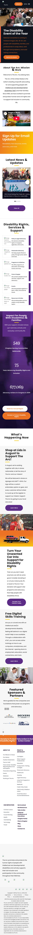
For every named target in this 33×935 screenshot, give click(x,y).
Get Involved (22, 805)
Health (5, 817)
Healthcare (20, 772)
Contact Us (21, 829)
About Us (6, 750)
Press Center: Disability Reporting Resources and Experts (9, 766)
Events (5, 773)
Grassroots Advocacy (23, 770)
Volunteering (7, 820)
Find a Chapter (22, 821)
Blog (19, 824)
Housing (19, 775)
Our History (6, 757)
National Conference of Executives (22, 814)
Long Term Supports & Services (23, 781)
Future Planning (8, 815)
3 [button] (18, 201)
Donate (18, 4)
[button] (25, 4)
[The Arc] (13, 3)
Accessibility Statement (18, 897)
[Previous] (5, 709)
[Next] (8, 709)
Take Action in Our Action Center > (25, 740)
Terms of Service (18, 895)
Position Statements (8, 760)
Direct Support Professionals (21, 760)
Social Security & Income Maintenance (23, 794)
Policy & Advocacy (21, 751)
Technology (7, 822)
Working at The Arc (8, 778)
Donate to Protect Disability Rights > (8, 740)
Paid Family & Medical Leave (23, 790)
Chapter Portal (22, 818)
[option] (17, 183)
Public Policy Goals (22, 787)
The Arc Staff (6, 762)
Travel (5, 825)
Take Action (21, 810)
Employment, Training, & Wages (23, 766)
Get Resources (22, 807)
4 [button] (19, 201)
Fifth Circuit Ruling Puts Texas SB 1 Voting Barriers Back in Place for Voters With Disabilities (17, 195)
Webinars (6, 776)
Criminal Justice (8, 810)
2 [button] (16, 201)
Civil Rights (20, 756)
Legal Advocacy (21, 777)
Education (20, 763)
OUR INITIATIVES (9, 805)
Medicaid (19, 784)
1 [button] (15, 201)
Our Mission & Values (9, 755)
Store (19, 826)
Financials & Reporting (9, 771)
